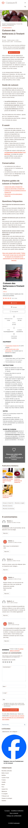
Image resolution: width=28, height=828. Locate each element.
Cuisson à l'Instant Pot (8, 503)
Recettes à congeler (19, 503)
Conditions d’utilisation (17, 810)
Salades (4, 800)
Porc (3, 786)
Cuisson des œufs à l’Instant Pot (13, 186)
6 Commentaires (17, 41)
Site (4, 699)
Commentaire (7, 667)
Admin (10, 541)
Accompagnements (7, 27)
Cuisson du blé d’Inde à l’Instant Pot (14, 188)
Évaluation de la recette (8, 659)
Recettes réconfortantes (8, 508)
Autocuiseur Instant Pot (12, 345)
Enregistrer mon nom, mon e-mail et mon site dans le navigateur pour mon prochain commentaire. (14, 705)
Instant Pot (5, 789)
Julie (5, 40)
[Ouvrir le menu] (25, 3)
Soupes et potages (7, 798)
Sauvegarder (14, 311)
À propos (7, 810)
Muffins (4, 775)
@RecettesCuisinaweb (15, 457)
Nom (4, 686)
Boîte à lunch (5, 773)
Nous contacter (14, 813)
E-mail (5, 693)
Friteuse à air (5, 796)
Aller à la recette (14, 52)
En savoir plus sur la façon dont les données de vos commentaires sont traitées (13, 717)
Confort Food (5, 777)
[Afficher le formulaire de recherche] (25, 6)
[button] (3, 298)
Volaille (4, 782)
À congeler (5, 793)
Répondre (5, 533)
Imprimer (15, 303)
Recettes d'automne (7, 505)
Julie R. (5, 291)
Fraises (4, 780)
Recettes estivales (7, 770)
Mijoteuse (4, 791)
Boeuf (3, 784)
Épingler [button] (15, 307)
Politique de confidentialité (14, 816)
